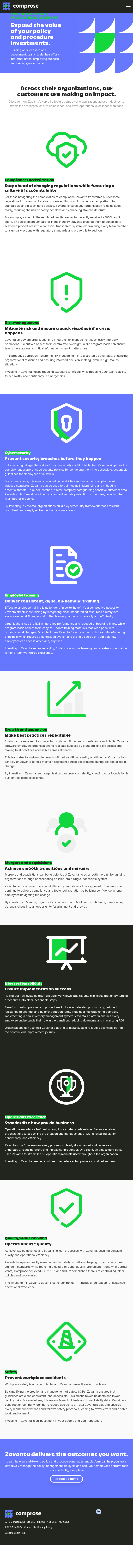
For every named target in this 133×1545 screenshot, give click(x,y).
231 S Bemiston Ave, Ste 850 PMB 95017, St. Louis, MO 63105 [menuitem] (37, 1521)
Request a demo (66, 1478)
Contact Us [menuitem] (30, 1527)
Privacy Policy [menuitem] (45, 1527)
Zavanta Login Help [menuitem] (15, 1532)
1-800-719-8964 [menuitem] (14, 1527)
